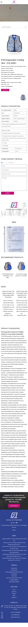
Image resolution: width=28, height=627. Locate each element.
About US (14, 591)
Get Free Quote (14, 505)
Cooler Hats (14, 575)
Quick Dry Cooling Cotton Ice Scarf (14, 577)
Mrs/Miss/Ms (11, 162)
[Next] (24, 233)
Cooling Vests (14, 568)
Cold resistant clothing (14, 581)
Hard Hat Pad (14, 570)
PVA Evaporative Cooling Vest (15, 465)
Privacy (14, 530)
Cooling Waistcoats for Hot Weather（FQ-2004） (7, 275)
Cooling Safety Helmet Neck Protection (14, 572)
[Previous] (3, 233)
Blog (14, 595)
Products (14, 593)
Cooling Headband (14, 579)
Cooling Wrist (14, 574)
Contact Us (5, 90)
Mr (3, 162)
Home (14, 589)
